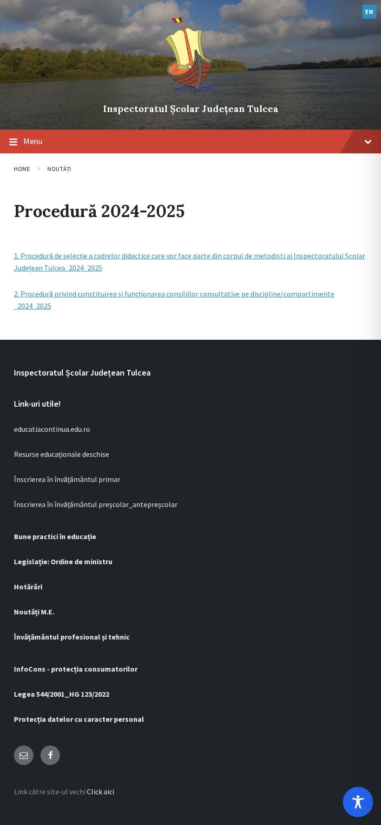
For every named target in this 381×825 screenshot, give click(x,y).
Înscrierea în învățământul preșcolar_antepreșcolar (95, 504)
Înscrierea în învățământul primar (67, 479)
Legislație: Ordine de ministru (63, 561)
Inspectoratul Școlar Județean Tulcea (190, 108)
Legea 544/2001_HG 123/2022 (61, 694)
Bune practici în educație (55, 536)
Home (22, 169)
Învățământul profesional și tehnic (72, 636)
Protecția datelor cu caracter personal (79, 719)
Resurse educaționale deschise (61, 454)
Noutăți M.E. (34, 611)
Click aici (100, 791)
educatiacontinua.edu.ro (52, 429)
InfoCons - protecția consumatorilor (76, 668)
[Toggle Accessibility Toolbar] (358, 802)
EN (369, 11)
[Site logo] (190, 93)
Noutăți (59, 169)
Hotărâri (28, 586)
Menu (32, 141)
